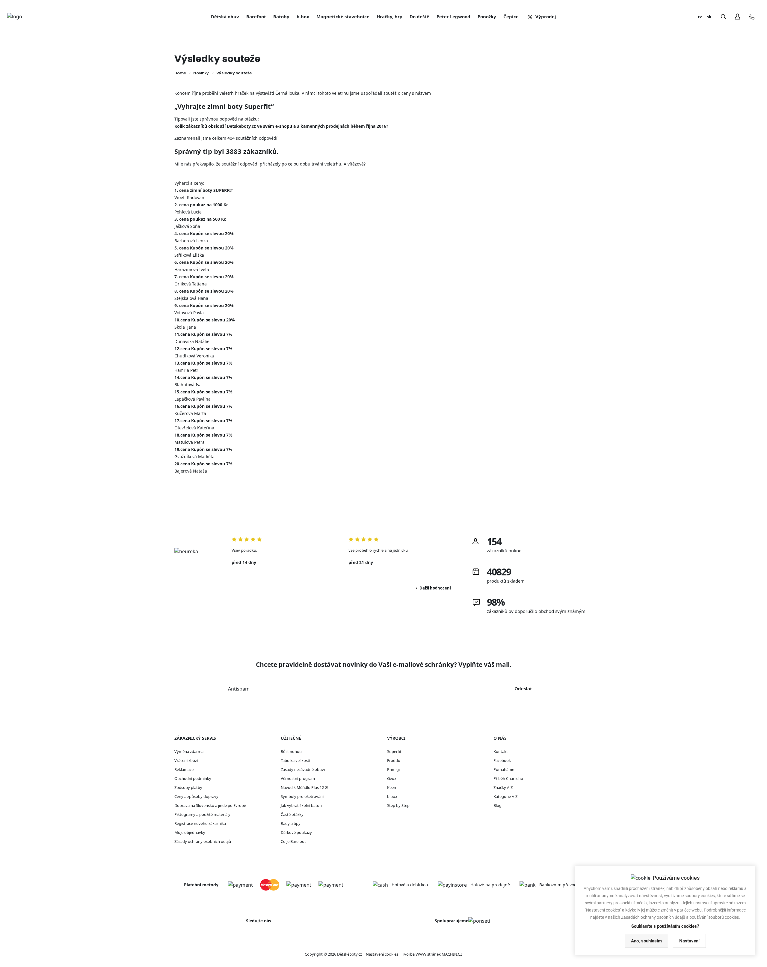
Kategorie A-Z (505, 796)
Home (180, 73)
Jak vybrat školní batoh (301, 805)
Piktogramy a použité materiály (202, 814)
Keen (391, 787)
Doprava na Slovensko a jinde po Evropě (210, 805)
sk (709, 16)
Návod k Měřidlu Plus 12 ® (304, 787)
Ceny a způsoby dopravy (196, 796)
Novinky (201, 73)
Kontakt (500, 751)
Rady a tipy (291, 823)
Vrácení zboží (186, 760)
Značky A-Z (503, 787)
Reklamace (184, 769)
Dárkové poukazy (296, 832)
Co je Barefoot (293, 841)
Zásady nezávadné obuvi (303, 769)
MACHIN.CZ (452, 954)
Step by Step (398, 805)
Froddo (393, 760)
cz (700, 16)
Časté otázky (292, 814)
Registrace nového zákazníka (200, 823)
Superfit (394, 751)
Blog (497, 805)
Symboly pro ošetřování (302, 796)
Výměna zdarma (188, 751)
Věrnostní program (298, 778)
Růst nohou (291, 751)
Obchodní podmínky (192, 778)
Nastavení (689, 941)
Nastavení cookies (382, 954)
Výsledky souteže (234, 73)
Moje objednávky (189, 832)
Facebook (502, 760)
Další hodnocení (435, 588)
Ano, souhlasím (646, 941)
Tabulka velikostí (295, 760)
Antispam (239, 688)
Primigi (393, 769)
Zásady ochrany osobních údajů (202, 841)
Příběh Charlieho (508, 778)
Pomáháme (503, 769)
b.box (392, 796)
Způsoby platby (188, 787)
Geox (391, 778)
